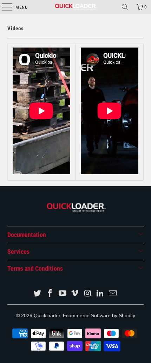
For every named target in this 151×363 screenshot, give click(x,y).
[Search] (125, 7)
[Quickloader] (75, 7)
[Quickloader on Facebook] (50, 293)
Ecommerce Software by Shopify (99, 315)
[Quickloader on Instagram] (88, 293)
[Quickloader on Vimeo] (75, 293)
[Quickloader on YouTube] (62, 293)
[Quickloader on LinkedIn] (100, 293)
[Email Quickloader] (112, 293)
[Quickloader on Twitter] (37, 293)
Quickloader (47, 315)
